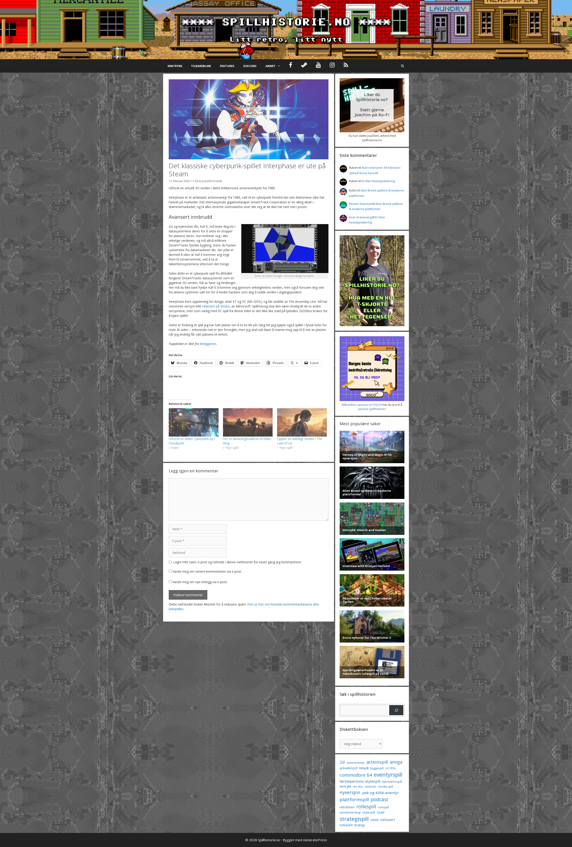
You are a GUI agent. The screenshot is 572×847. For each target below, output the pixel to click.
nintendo (370, 786)
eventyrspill (388, 774)
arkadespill (349, 768)
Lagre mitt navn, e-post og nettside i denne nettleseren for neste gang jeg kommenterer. (237, 562)
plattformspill (354, 799)
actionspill (377, 762)
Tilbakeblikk (201, 66)
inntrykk (345, 786)
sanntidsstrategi (350, 812)
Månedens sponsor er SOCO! (362, 405)
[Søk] (396, 710)
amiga (396, 762)
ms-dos (358, 786)
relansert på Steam (216, 306)
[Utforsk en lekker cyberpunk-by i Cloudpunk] (194, 422)
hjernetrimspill (392, 782)
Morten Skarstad (360, 204)
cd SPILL (390, 768)
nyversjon (350, 792)
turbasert (387, 819)
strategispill (354, 818)
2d (342, 762)
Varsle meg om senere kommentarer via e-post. (207, 571)
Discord (250, 66)
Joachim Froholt (212, 181)
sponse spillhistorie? (372, 409)
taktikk (374, 820)
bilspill (363, 768)
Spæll (380, 812)
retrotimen (347, 807)
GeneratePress (315, 840)
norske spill (385, 786)
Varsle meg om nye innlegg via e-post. (199, 582)
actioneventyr (356, 763)
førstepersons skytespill (360, 781)
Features (227, 66)
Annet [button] (270, 66)
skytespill (368, 812)
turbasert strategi (352, 825)
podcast (379, 799)
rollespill (366, 806)
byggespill (377, 768)
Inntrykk (175, 66)
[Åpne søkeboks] (402, 66)
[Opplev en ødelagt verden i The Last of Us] (302, 422)
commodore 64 (356, 775)
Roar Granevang (360, 217)
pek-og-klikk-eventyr (380, 792)
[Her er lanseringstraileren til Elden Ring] (248, 422)
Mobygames (208, 344)
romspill (383, 807)
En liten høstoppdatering (378, 181)
